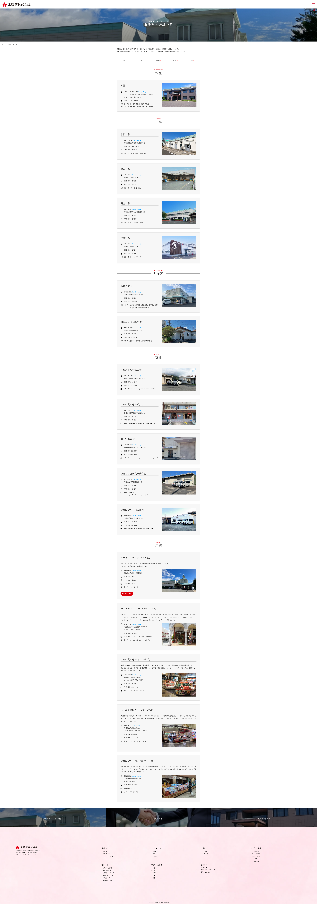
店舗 (191, 60)
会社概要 (204, 848)
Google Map (142, 92)
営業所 (158, 60)
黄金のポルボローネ (108, 875)
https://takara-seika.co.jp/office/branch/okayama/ (141, 458)
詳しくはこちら (126, 594)
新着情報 (104, 848)
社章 (154, 853)
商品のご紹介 (105, 865)
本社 (124, 60)
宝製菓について (156, 848)
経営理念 (155, 856)
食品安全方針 (255, 861)
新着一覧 (105, 851)
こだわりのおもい (257, 851)
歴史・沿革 (205, 853)
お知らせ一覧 (106, 853)
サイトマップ (32, 855)
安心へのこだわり (257, 856)
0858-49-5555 (22, 853)
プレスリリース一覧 (108, 856)
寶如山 (154, 851)
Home (3, 44)
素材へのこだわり (257, 853)
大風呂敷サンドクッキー (109, 873)
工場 (140, 60)
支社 (174, 60)
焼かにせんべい (107, 870)
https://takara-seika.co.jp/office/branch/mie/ (139, 528)
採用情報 (204, 865)
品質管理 (254, 858)
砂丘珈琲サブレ (107, 878)
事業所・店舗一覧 (157, 865)
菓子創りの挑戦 (256, 848)
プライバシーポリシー (21, 855)
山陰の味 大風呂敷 (107, 868)
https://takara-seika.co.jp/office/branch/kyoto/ (139, 389)
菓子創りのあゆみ (107, 880)
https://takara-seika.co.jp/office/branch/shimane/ (140, 423)
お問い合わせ (205, 867)
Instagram (206, 872)
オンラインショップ (209, 870)
